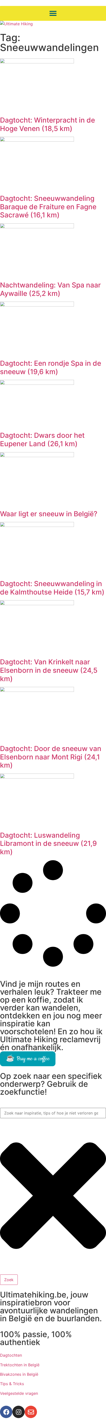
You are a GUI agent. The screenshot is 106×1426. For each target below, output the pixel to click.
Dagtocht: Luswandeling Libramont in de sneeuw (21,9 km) (48, 843)
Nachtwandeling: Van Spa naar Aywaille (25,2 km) (50, 289)
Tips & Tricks (12, 1383)
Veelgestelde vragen (19, 1393)
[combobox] (53, 1113)
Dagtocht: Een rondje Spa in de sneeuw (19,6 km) (50, 367)
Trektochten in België (19, 1364)
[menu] (53, 13)
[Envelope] (31, 1412)
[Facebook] (6, 1412)
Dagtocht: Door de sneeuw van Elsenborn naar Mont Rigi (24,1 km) (50, 756)
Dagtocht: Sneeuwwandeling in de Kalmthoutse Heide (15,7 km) (52, 587)
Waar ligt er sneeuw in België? (48, 514)
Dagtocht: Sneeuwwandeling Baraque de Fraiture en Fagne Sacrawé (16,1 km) (48, 206)
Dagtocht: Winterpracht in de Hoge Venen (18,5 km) (47, 124)
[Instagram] (18, 1412)
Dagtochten (11, 1355)
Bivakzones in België (19, 1374)
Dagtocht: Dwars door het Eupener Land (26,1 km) (42, 439)
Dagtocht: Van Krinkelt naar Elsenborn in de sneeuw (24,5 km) (48, 670)
